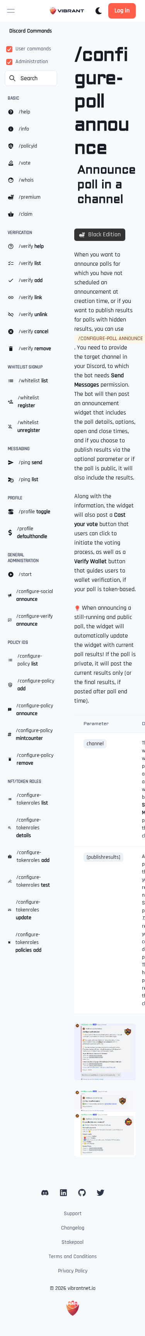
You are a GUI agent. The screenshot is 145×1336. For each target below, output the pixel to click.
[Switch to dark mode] (98, 11)
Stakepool (72, 1242)
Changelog (72, 1227)
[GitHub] (82, 1192)
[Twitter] (100, 1192)
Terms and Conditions (73, 1256)
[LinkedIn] (45, 1192)
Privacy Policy (72, 1270)
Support (73, 1213)
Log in (122, 11)
